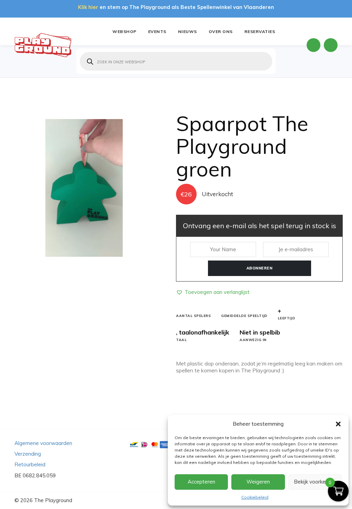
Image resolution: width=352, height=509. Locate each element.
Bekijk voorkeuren (315, 481)
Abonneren (259, 268)
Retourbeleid (29, 464)
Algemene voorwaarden (43, 443)
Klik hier (88, 7)
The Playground (53, 500)
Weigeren (258, 481)
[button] (338, 424)
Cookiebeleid (254, 497)
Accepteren (201, 481)
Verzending (27, 453)
